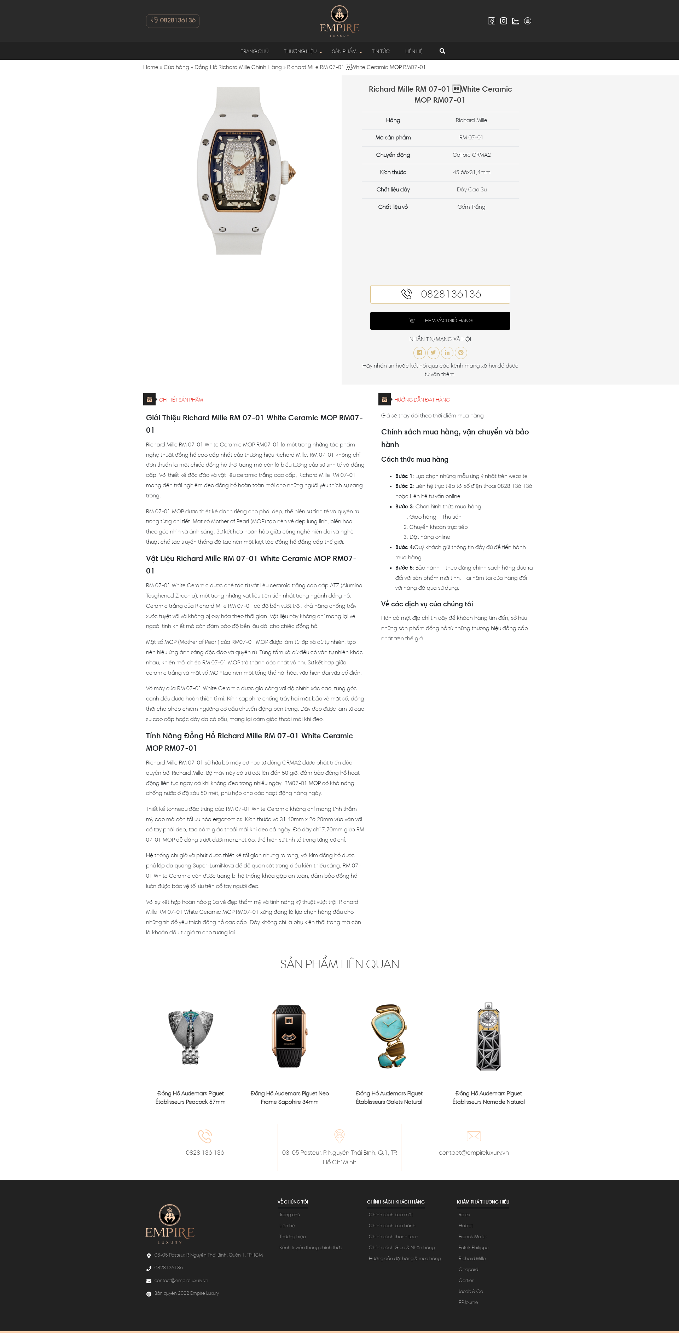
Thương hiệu (300, 51)
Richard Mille (472, 1259)
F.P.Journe (468, 1302)
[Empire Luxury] (339, 21)
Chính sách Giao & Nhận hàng (402, 1248)
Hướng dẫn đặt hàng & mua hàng (405, 1259)
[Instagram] (503, 21)
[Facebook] (491, 21)
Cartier (466, 1281)
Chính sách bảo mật (391, 1215)
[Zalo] (515, 21)
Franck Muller (473, 1237)
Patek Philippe (474, 1248)
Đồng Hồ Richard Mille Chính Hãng (238, 67)
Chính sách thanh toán (393, 1237)
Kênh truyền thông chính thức (310, 1248)
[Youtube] (527, 21)
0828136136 (177, 21)
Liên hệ (414, 51)
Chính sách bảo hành (392, 1226)
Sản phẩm (344, 51)
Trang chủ (254, 51)
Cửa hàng (176, 67)
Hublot (466, 1226)
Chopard (468, 1270)
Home (150, 67)
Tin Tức (381, 51)
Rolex (464, 1215)
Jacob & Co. (471, 1291)
